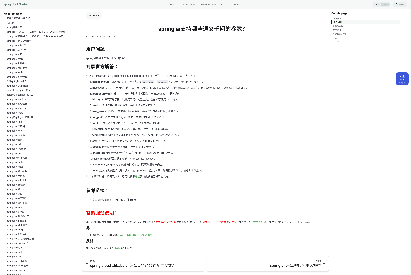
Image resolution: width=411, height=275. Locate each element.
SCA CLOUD (189, 4)
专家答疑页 (259, 222)
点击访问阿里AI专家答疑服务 (136, 235)
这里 (137, 176)
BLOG (224, 4)
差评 (116, 248)
